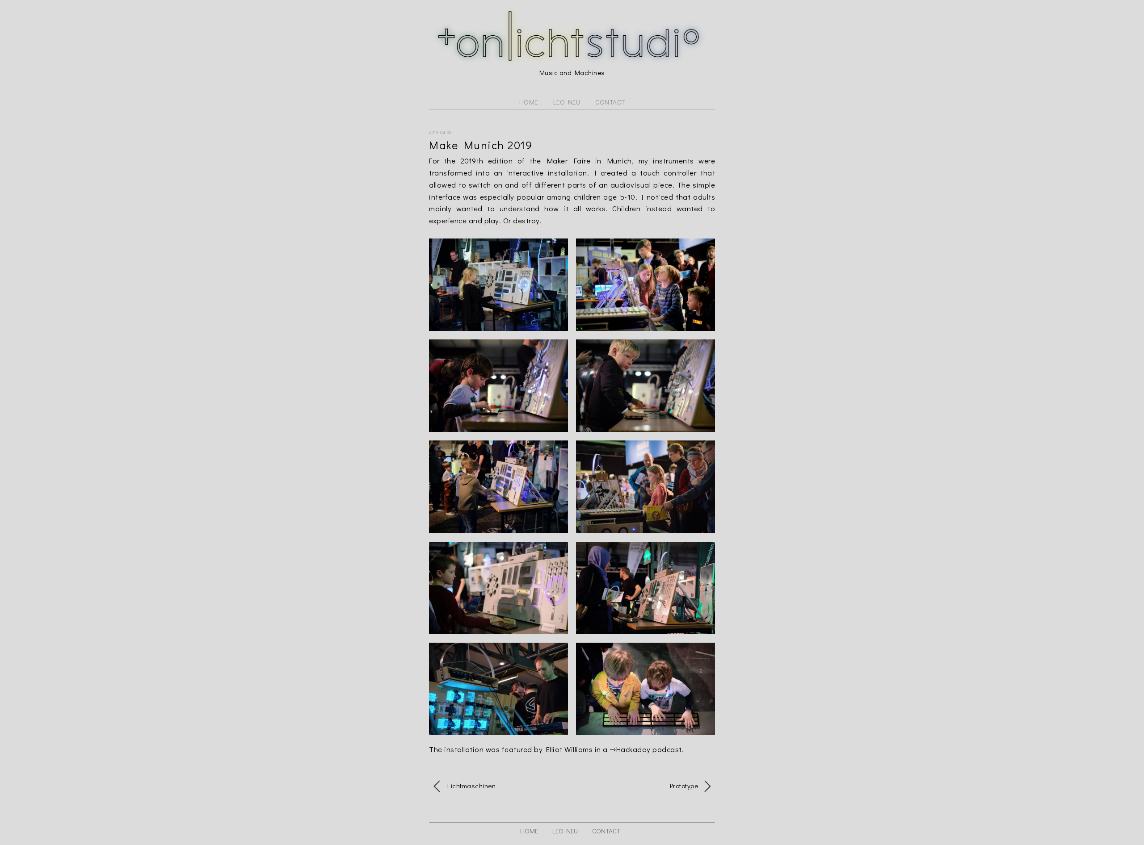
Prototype (685, 785)
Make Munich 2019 (480, 145)
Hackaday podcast (649, 749)
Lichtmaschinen (470, 785)
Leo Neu (566, 102)
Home (528, 102)
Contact (610, 102)
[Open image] (498, 284)
